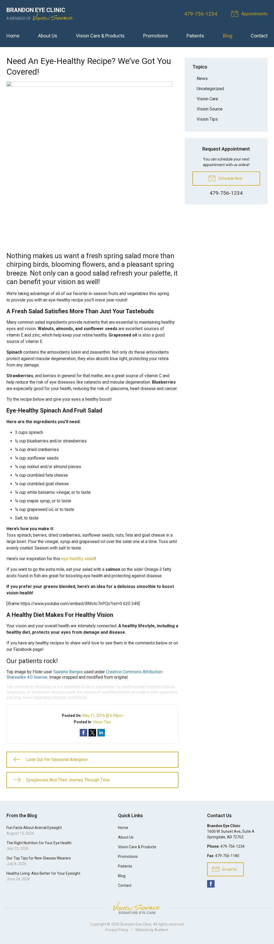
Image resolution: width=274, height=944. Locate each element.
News (202, 78)
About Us (47, 36)
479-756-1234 (200, 14)
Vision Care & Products (100, 36)
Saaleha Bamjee (68, 671)
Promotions (155, 36)
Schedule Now (230, 178)
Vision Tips (102, 722)
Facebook (211, 884)
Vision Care (207, 98)
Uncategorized (210, 88)
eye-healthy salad (77, 558)
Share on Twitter (92, 732)
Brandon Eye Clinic (135, 924)
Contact (259, 36)
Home (13, 36)
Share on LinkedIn (101, 732)
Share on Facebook (83, 732)
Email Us (229, 869)
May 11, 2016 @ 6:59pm (102, 715)
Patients (195, 36)
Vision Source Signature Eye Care (137, 907)
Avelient (161, 930)
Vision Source (210, 109)
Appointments (254, 13)
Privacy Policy (116, 930)
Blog (227, 36)
